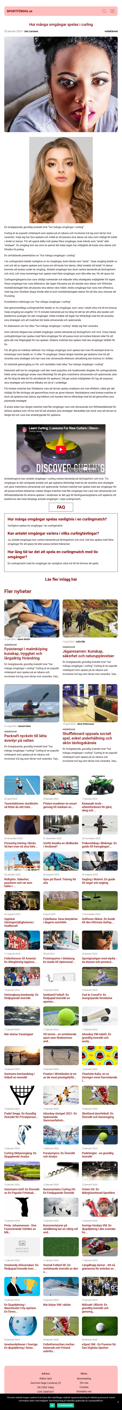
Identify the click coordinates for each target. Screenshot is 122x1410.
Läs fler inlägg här (61, 579)
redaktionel (111, 31)
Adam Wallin (23, 639)
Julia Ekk (80, 641)
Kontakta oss (84, 1391)
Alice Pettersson (85, 724)
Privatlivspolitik (65, 1405)
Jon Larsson (31, 31)
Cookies (84, 1387)
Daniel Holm (24, 726)
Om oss (84, 1382)
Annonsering (84, 1378)
